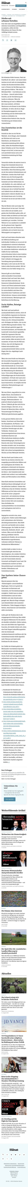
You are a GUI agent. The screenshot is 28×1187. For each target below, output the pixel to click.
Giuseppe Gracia (5, 846)
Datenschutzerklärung (10, 1167)
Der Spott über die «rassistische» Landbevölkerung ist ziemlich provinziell (13, 951)
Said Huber (4, 924)
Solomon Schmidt (6, 1136)
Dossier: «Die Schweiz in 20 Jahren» (16, 14)
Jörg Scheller (5, 1094)
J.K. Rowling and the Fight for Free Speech (9, 1120)
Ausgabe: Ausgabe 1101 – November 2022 (13, 16)
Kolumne (3, 1074)
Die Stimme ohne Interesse (11, 911)
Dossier (3, 14)
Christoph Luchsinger (7, 1011)
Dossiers (14, 9)
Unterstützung (21, 1167)
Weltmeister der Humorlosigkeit (13, 834)
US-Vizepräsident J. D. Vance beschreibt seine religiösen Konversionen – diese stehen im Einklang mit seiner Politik (12, 1039)
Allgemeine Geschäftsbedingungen (14, 1165)
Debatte (3, 995)
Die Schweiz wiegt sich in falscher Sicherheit (10, 998)
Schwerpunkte (5, 9)
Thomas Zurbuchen (6, 886)
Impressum (21, 1163)
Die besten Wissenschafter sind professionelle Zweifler (12, 872)
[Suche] (26, 2)
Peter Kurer (4, 1052)
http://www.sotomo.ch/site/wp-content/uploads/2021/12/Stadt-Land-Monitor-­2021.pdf (13, 704)
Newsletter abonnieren (10, 1163)
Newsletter (4, 5)
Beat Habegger (5, 35)
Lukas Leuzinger (17, 846)
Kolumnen (22, 9)
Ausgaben (12, 5)
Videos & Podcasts (6, 832)
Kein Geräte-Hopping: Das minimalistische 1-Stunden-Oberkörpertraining (12, 1079)
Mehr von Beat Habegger (8, 779)
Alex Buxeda (17, 1136)
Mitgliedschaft (21, 5)
